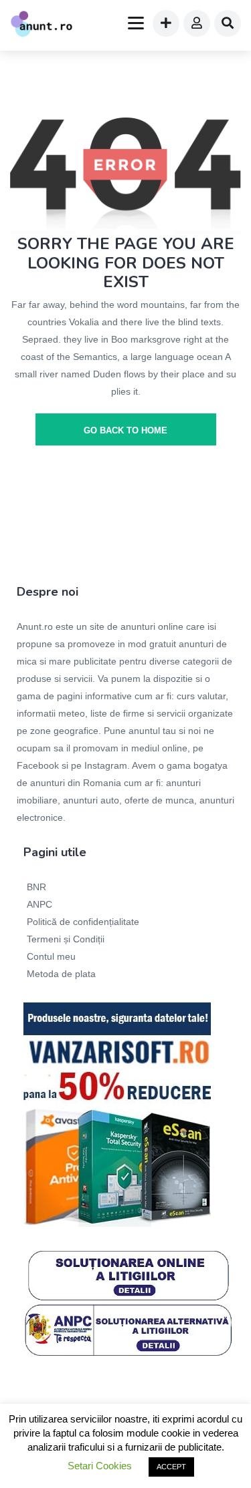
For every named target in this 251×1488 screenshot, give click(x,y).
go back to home (125, 430)
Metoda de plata (61, 973)
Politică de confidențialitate (83, 921)
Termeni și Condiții (65, 939)
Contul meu (51, 956)
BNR (36, 887)
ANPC (39, 904)
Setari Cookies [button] (100, 1465)
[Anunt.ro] (41, 25)
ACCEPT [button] (171, 1467)
